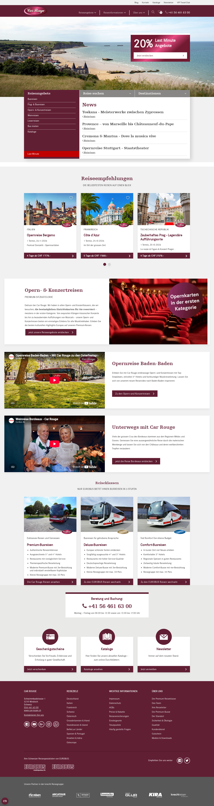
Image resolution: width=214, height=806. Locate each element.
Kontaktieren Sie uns (34, 715)
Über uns (137, 12)
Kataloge (156, 2)
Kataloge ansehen (93, 669)
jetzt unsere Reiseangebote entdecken (49, 332)
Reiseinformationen (113, 12)
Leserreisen (33, 120)
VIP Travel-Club (183, 2)
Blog (136, 2)
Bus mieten (33, 126)
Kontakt (145, 2)
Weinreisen (33, 115)
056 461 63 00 (31, 707)
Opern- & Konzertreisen (39, 110)
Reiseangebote (86, 12)
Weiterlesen (89, 116)
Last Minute (33, 153)
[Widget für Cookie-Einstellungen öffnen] (4, 801)
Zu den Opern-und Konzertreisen (132, 393)
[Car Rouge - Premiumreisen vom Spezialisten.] (35, 11)
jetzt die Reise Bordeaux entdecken (134, 461)
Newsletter (168, 2)
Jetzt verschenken (36, 669)
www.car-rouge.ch (32, 710)
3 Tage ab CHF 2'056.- (148, 58)
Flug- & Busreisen (36, 104)
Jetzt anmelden (149, 669)
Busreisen (32, 99)
